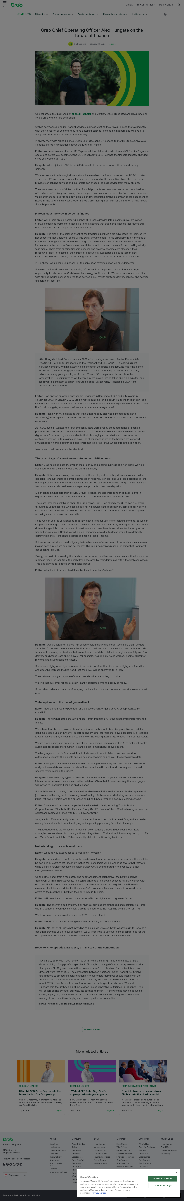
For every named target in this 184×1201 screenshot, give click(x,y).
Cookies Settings (163, 1185)
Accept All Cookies (163, 1178)
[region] (128, 1183)
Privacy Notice (99, 1193)
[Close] (177, 1172)
